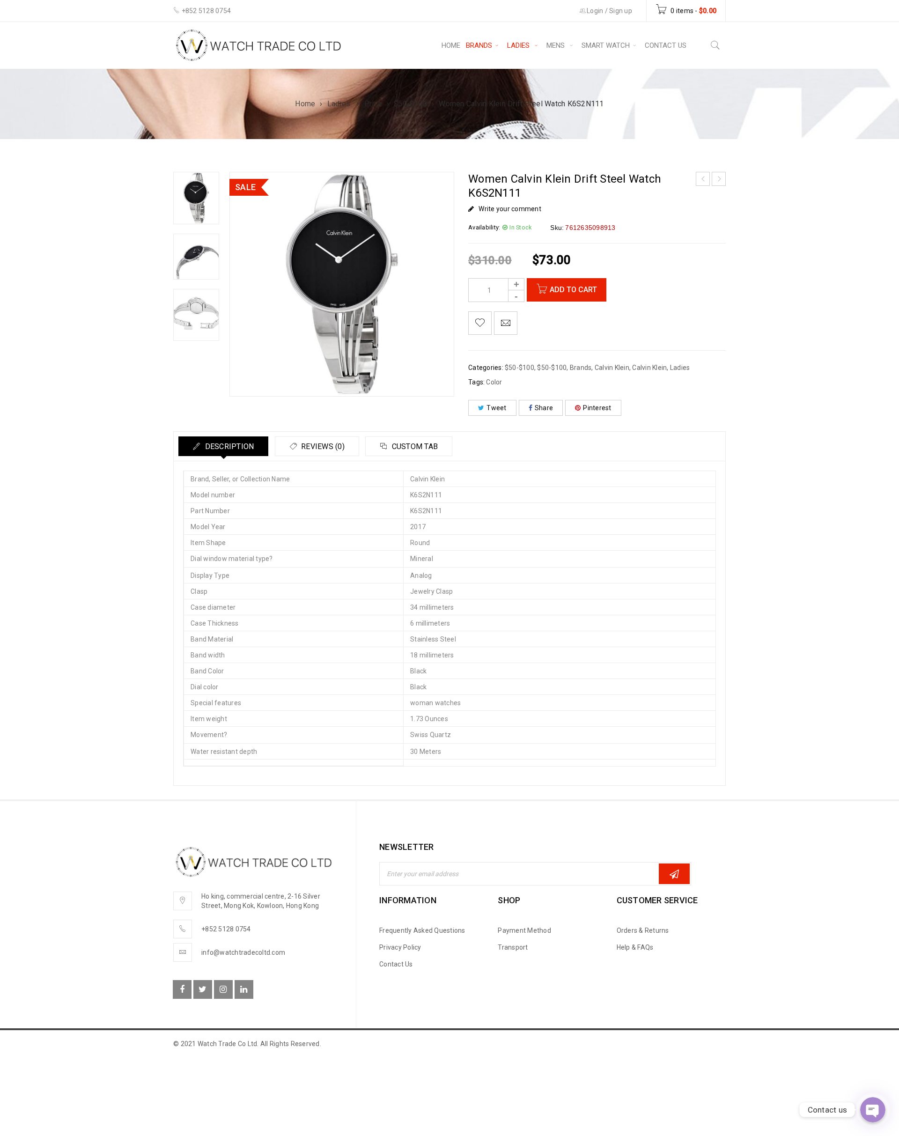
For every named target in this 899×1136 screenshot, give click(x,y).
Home (305, 103)
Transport (513, 947)
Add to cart (573, 289)
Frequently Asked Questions (422, 930)
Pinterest (597, 408)
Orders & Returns (643, 930)
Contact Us (396, 964)
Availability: (484, 227)
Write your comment (510, 209)
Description (228, 446)
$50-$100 (410, 103)
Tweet (496, 408)
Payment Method (524, 930)
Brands (581, 367)
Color (494, 382)
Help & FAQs (635, 947)
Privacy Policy (400, 947)
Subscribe (674, 873)
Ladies (340, 103)
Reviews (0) (322, 446)
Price (373, 103)
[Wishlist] (480, 323)
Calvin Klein (612, 367)
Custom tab (414, 446)
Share (544, 408)
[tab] (223, 446)
